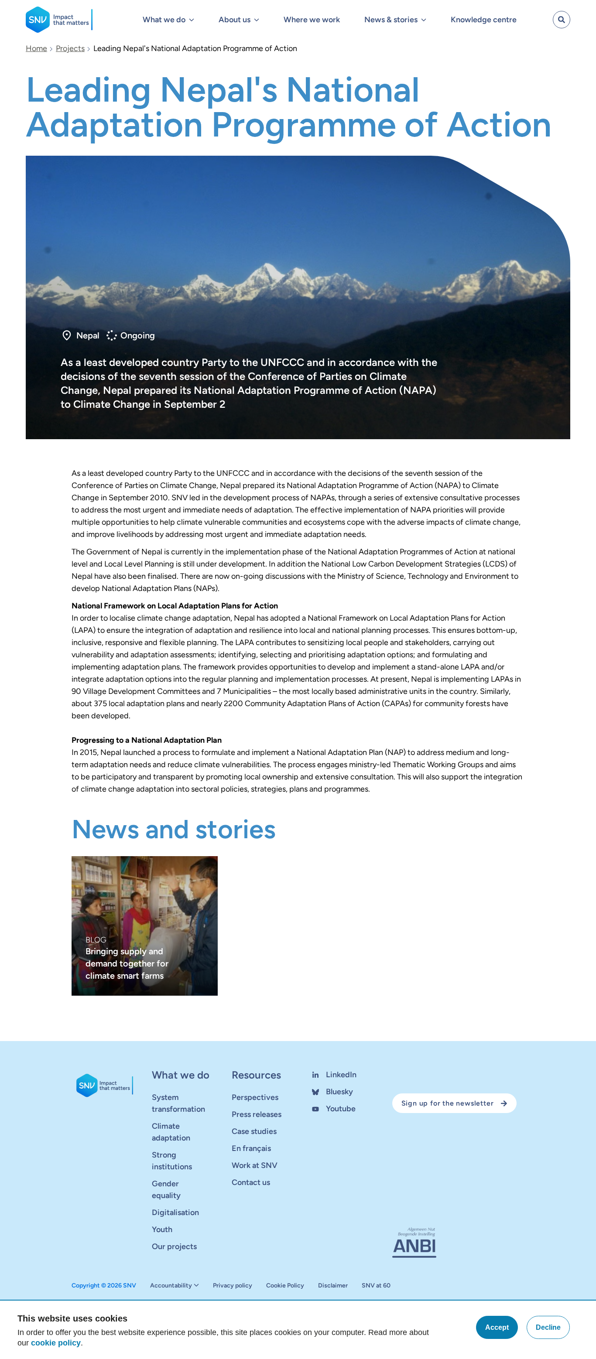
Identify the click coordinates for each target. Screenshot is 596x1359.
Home (36, 48)
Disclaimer (333, 1285)
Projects (70, 48)
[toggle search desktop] (561, 19)
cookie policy (56, 1343)
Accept (497, 1327)
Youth (162, 1229)
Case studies (254, 1131)
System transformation (178, 1103)
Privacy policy (232, 1285)
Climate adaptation (171, 1132)
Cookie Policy (285, 1285)
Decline (548, 1327)
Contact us (251, 1182)
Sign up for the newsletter (447, 1103)
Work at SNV (254, 1165)
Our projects (174, 1246)
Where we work (312, 19)
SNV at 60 (376, 1285)
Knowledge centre (484, 19)
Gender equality (166, 1189)
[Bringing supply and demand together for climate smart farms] (145, 926)
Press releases (256, 1114)
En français (251, 1148)
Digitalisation (175, 1212)
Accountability (171, 1285)
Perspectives (255, 1097)
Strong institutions (172, 1160)
